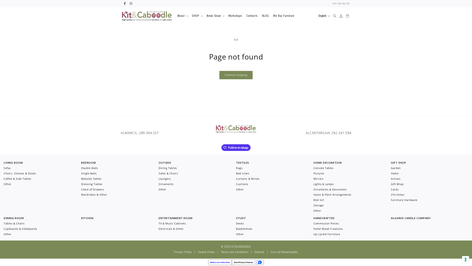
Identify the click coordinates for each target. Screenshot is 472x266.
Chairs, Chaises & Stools (20, 173)
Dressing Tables (92, 184)
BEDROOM (88, 162)
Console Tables (323, 168)
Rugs (239, 168)
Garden (396, 168)
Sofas (7, 168)
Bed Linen (242, 173)
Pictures (318, 173)
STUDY (241, 218)
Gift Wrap (397, 184)
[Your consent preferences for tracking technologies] (465, 259)
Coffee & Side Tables (17, 178)
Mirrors (318, 178)
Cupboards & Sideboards (20, 229)
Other (7, 184)
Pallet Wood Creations (328, 229)
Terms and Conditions (234, 252)
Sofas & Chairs (168, 173)
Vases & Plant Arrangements (332, 194)
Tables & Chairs (14, 223)
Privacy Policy (183, 252)
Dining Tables (168, 168)
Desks (240, 223)
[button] (182, 16)
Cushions (242, 184)
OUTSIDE (165, 162)
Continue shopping (236, 75)
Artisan (395, 178)
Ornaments (166, 184)
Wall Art (318, 200)
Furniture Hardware (404, 200)
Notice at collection (220, 262)
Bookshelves (244, 229)
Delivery (259, 252)
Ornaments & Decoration (330, 189)
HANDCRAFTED (324, 218)
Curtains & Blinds (247, 178)
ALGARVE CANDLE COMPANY (411, 218)
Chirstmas (397, 194)
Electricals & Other (171, 229)
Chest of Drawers (92, 189)
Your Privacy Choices (243, 262)
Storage (318, 205)
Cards (395, 189)
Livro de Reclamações (284, 252)
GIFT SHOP (398, 162)
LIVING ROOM (13, 162)
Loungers (165, 178)
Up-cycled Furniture (326, 234)
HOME (317, 162)
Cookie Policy (206, 252)
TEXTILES (242, 162)
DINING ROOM (14, 218)
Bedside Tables (91, 178)
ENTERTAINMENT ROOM (175, 218)
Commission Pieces (326, 223)
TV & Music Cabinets (172, 223)
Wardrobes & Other (94, 194)
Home (394, 173)
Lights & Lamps (323, 184)
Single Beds (89, 173)
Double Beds (89, 168)
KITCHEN (87, 218)
